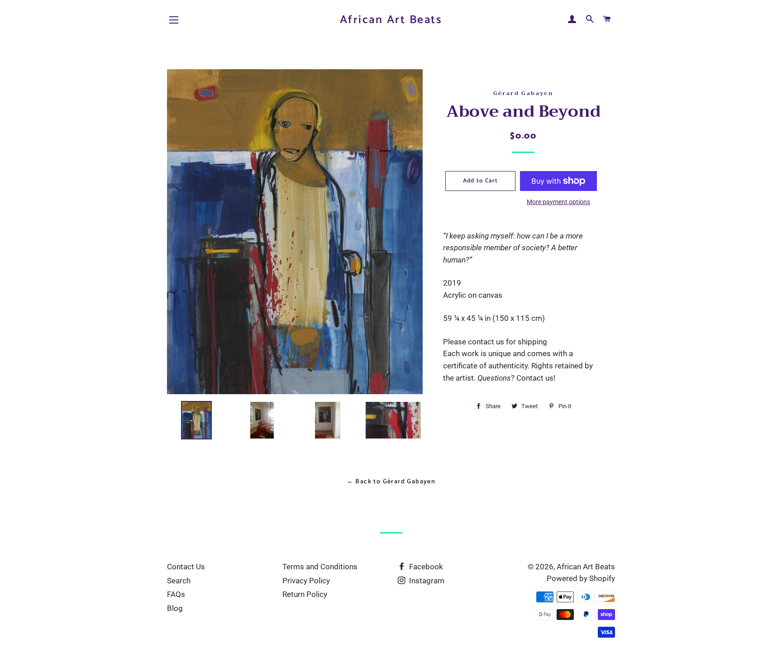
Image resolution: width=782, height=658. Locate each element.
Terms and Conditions (320, 566)
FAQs (176, 594)
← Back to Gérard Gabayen (391, 482)
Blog (175, 608)
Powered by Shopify (581, 578)
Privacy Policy (306, 580)
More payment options (558, 201)
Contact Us (186, 566)
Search (179, 580)
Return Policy (304, 594)
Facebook (425, 566)
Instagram (425, 580)
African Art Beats (391, 20)
